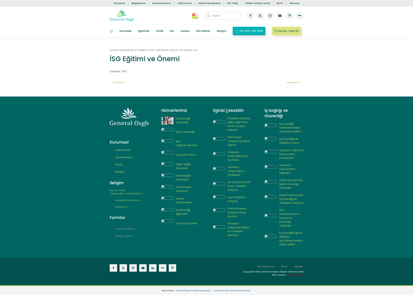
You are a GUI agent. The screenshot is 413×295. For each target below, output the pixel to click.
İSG (172, 31)
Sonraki (292, 82)
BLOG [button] (284, 266)
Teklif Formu (184, 3)
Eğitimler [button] (143, 31)
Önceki (119, 82)
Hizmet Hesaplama (209, 3)
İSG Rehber (203, 31)
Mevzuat (294, 3)
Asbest (185, 31)
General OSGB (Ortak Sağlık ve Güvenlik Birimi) (126, 192)
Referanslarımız (161, 3)
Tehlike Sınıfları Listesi (257, 3)
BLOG (280, 3)
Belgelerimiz (138, 3)
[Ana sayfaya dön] (122, 15)
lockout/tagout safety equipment (193, 290)
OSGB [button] (159, 31)
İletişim (221, 31)
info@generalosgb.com (128, 200)
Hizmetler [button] (125, 31)
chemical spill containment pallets (232, 290)
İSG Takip (232, 3)
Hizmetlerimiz (265, 266)
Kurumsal (119, 3)
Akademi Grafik (295, 274)
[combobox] (222, 15)
